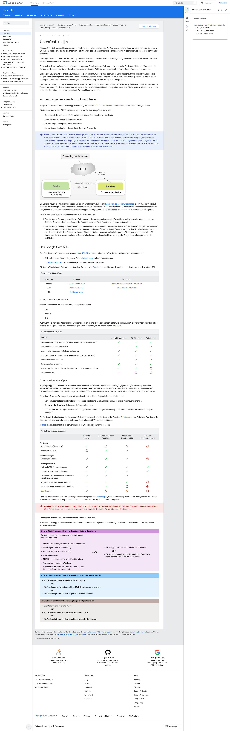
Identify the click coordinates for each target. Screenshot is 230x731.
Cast (20, 3)
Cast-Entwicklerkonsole (44, 680)
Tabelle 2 (46, 425)
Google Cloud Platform (103, 716)
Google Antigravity (141, 695)
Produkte (53, 36)
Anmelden (223, 3)
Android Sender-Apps (76, 284)
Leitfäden (19, 15)
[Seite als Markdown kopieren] (67, 42)
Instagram (88, 687)
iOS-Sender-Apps (76, 292)
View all (137, 706)
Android (90, 105)
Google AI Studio (140, 691)
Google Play (138, 703)
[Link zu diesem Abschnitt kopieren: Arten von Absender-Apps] (71, 299)
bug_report (218, 9)
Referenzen (32, 15)
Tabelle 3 (116, 326)
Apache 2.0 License (139, 632)
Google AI (120, 716)
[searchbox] (16, 23)
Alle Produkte (134, 716)
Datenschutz (59, 726)
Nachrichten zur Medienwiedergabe (119, 204)
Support (72, 15)
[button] (15, 53)
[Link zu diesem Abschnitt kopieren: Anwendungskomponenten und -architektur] (99, 99)
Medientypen (101, 497)
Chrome (137, 683)
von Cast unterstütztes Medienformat (119, 506)
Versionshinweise (41, 687)
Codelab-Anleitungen (53, 262)
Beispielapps (46, 15)
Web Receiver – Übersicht (126, 288)
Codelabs (60, 15)
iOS (96, 105)
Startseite (43, 36)
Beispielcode (87, 258)
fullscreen (222, 9)
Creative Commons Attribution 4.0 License (97, 632)
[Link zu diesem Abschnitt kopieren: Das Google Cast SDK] (71, 247)
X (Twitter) (89, 695)
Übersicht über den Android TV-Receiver (127, 284)
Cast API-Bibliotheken (87, 253)
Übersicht (34, 3)
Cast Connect (126, 417)
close (226, 9)
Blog (86, 680)
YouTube (88, 699)
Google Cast (48, 3)
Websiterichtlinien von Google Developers (71, 634)
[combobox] (185, 3)
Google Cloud (139, 699)
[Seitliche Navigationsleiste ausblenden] (28, 726)
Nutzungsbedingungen (43, 683)
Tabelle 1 (97, 267)
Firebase (137, 687)
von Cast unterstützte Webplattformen (118, 105)
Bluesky (87, 683)
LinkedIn (88, 691)
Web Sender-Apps (76, 288)
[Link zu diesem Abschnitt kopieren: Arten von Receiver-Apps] (69, 380)
